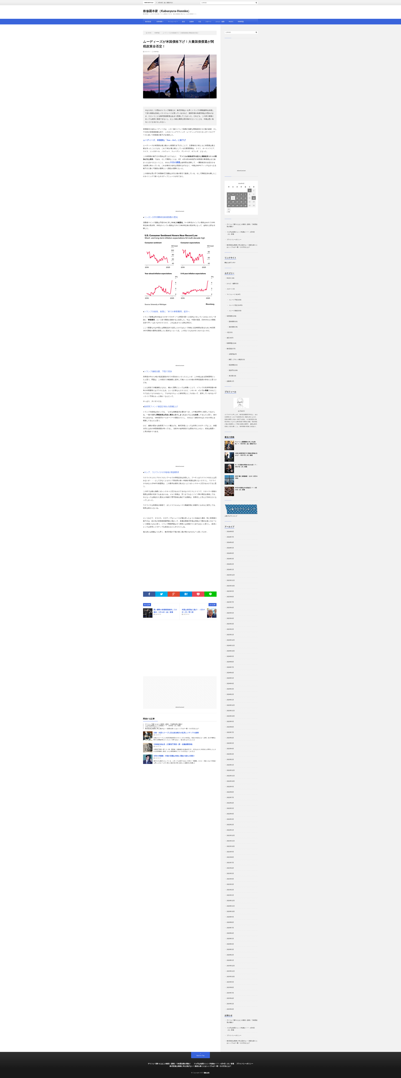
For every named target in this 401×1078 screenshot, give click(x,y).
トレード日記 (233, 305)
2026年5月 (230, 548)
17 (229, 202)
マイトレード (172, 21)
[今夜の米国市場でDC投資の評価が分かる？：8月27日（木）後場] (229, 457)
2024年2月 (230, 694)
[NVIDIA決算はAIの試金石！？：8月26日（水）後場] (229, 491)
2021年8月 (230, 857)
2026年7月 (230, 537)
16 (254, 198)
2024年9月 (230, 656)
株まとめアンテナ (230, 262)
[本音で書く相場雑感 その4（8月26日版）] (229, 480)
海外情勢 (232, 327)
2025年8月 (230, 596)
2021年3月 (230, 884)
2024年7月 (230, 667)
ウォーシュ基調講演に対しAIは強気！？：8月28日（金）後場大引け (183, 2)
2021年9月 (230, 852)
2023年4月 (230, 748)
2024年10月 (231, 651)
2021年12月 (231, 835)
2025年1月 (230, 634)
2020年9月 (230, 917)
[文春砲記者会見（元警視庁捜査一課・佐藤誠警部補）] (147, 747)
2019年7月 (230, 993)
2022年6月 (230, 803)
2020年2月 (230, 955)
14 (245, 198)
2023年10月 (231, 716)
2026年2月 (230, 564)
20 (241, 202)
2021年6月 (230, 868)
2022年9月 (230, 786)
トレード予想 (233, 300)
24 (229, 205)
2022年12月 (231, 770)
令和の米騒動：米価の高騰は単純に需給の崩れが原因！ (174, 756)
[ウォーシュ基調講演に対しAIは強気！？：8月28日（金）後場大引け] (229, 445)
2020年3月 (230, 949)
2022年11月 (231, 776)
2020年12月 (231, 900)
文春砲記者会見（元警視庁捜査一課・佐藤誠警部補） (174, 744)
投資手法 (232, 370)
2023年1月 (230, 765)
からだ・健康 (220, 21)
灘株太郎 (206, 1073)
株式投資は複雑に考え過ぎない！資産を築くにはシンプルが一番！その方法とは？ (172, 728)
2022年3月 (230, 819)
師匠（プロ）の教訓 (235, 359)
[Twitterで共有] (161, 594)
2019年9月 (230, 982)
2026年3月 (230, 558)
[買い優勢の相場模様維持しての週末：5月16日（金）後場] (147, 613)
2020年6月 (230, 933)
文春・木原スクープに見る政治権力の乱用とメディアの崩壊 (176, 733)
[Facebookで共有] (149, 594)
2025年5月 (230, 613)
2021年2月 (230, 890)
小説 (199, 21)
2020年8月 (230, 922)
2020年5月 (230, 938)
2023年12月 (231, 705)
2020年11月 (231, 906)
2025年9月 (230, 591)
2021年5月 (230, 873)
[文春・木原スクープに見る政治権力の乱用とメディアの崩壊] (147, 736)
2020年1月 (230, 960)
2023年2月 (230, 759)
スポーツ (208, 21)
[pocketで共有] (198, 594)
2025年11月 (231, 580)
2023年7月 (230, 732)
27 (241, 205)
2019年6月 (230, 998)
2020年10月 (231, 911)
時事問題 (241, 21)
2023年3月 (230, 754)
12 (237, 198)
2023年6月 (230, 738)
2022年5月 (230, 808)
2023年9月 (230, 721)
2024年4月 (230, 683)
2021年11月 (231, 841)
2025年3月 (230, 624)
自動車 (191, 21)
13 (241, 198)
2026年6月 (230, 542)
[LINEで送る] (210, 594)
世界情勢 (159, 21)
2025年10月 (231, 586)
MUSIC (231, 21)
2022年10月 (231, 781)
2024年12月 (231, 640)
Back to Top (200, 1055)
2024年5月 (230, 678)
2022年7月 (230, 797)
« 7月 (228, 212)
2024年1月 (230, 700)
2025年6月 (230, 607)
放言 (183, 21)
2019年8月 (230, 987)
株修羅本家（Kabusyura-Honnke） (167, 10)
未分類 (231, 376)
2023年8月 (230, 727)
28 (245, 205)
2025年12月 (231, 575)
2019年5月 (230, 1004)
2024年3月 (230, 689)
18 (233, 202)
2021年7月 (230, 862)
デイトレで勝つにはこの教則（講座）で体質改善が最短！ (164, 724)
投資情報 (232, 365)
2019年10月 (231, 976)
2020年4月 (230, 944)
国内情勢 (232, 321)
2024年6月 (230, 672)
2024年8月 (230, 662)
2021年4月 (230, 879)
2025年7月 (230, 602)
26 (237, 205)
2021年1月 (230, 895)
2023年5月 (230, 743)
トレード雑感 (233, 310)
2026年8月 (230, 531)
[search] (256, 2)
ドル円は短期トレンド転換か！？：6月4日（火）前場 (162, 725)
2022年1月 (230, 830)
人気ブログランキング (231, 516)
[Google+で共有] (174, 594)
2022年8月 (230, 792)
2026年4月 (230, 553)
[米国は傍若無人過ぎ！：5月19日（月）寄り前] (211, 613)
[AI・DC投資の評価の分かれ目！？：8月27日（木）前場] (229, 468)
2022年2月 (230, 824)
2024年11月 (231, 645)
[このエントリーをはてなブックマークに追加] (186, 594)
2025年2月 (230, 629)
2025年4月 (230, 618)
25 (233, 205)
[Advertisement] (180, 194)
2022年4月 (230, 814)
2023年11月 (231, 710)
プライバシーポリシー (152, 727)
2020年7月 (230, 928)
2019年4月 (230, 1009)
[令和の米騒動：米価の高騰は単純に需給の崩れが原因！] (147, 759)
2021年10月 (231, 846)
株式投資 (148, 21)
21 (245, 202)
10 (229, 198)
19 (237, 202)
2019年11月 (231, 971)
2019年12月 (231, 966)
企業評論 (232, 354)
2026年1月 (230, 569)
